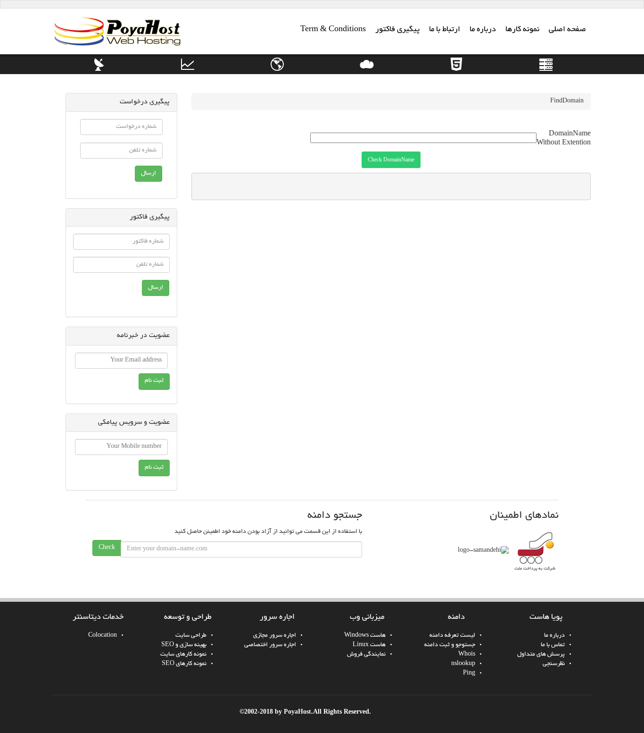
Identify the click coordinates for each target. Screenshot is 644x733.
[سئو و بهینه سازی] (187, 70)
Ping (469, 673)
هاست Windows (365, 635)
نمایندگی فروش (366, 654)
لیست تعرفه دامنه (452, 635)
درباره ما (554, 635)
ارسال (148, 173)
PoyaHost (297, 711)
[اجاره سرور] (545, 70)
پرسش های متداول (541, 654)
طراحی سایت (190, 635)
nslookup (463, 664)
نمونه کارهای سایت (183, 654)
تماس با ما (553, 645)
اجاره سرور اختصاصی (270, 645)
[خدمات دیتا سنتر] (98, 70)
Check (107, 548)
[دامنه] (277, 70)
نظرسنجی (554, 664)
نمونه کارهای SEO (184, 664)
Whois (466, 654)
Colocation (102, 635)
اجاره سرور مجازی (274, 635)
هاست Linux (369, 645)
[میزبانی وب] (366, 70)
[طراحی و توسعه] (456, 70)
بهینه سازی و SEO (183, 645)
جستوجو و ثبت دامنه (449, 645)
